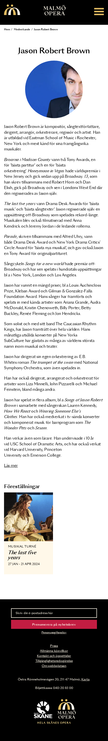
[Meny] (99, 11)
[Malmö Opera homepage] (12, 10)
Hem (7, 29)
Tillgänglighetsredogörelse (54, 660)
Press (54, 645)
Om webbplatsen (54, 665)
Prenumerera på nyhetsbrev (54, 624)
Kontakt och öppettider (54, 655)
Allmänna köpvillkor (54, 650)
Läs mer (11, 466)
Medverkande (22, 29)
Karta (85, 679)
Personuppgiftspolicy (54, 632)
